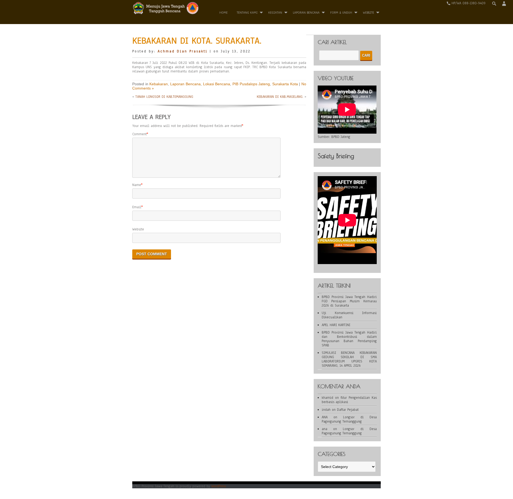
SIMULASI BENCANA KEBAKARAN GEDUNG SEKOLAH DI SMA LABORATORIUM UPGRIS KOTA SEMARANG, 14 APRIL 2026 (349, 359)
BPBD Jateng (340, 136)
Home (223, 12)
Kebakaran (158, 84)
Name (136, 185)
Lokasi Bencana (216, 84)
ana (324, 429)
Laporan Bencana (306, 12)
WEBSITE (368, 12)
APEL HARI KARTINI (336, 325)
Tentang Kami (247, 12)
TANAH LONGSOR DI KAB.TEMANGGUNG (164, 96)
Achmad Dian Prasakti (183, 51)
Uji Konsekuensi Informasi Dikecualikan (349, 315)
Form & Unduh (341, 12)
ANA (325, 417)
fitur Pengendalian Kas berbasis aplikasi (349, 399)
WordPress (218, 486)
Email (136, 207)
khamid (327, 397)
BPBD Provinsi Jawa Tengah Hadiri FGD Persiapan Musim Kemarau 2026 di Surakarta (349, 301)
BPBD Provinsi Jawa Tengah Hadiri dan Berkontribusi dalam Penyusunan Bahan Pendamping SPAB (349, 339)
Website (138, 229)
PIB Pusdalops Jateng (251, 84)
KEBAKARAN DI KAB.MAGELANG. (280, 96)
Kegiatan (275, 12)
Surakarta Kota (285, 84)
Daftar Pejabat (348, 409)
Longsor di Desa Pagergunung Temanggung (349, 419)
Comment (139, 134)
